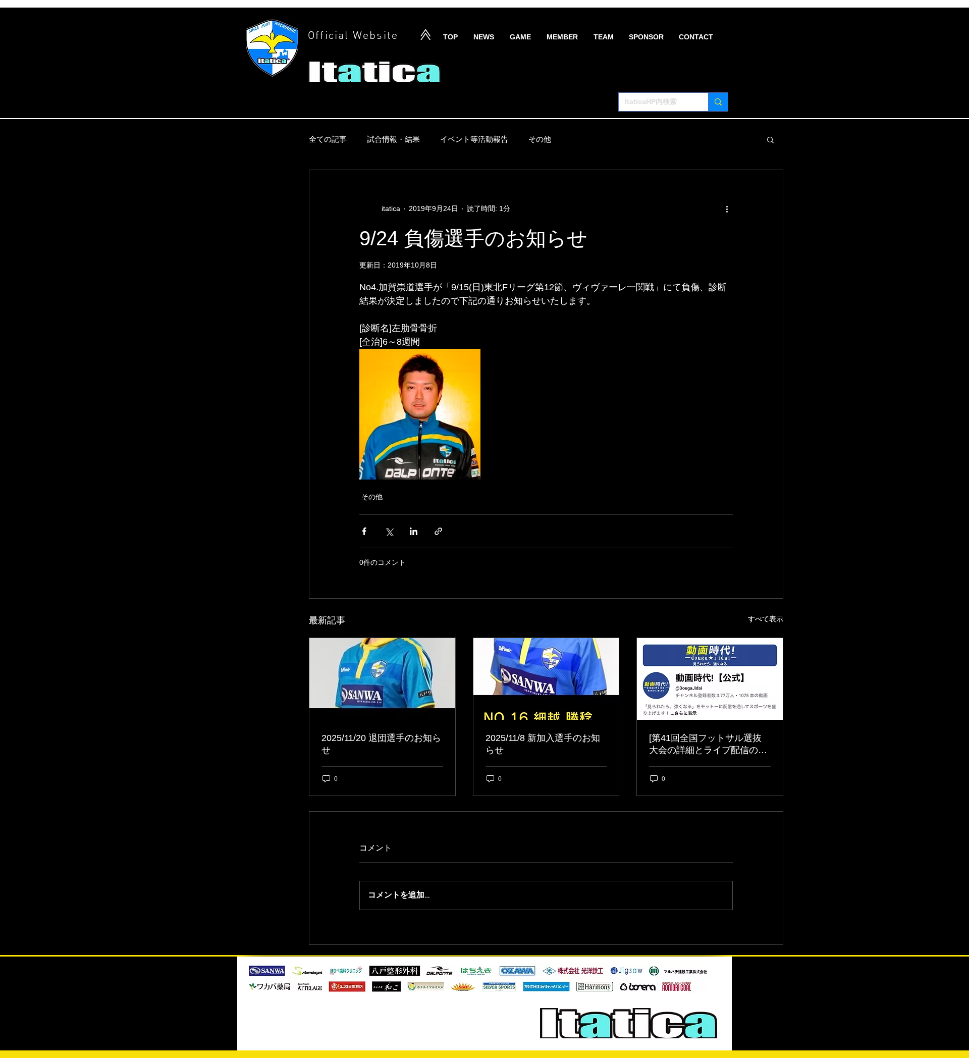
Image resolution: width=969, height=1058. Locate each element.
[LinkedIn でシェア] (413, 531)
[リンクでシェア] (438, 531)
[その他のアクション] (727, 208)
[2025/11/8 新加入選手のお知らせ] (546, 679)
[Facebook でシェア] (364, 531)
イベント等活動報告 (474, 139)
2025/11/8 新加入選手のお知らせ (543, 744)
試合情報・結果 (393, 139)
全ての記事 (328, 139)
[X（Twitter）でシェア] (389, 531)
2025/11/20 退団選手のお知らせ (381, 744)
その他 (539, 139)
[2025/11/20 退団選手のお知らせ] (382, 679)
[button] (770, 139)
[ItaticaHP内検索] (718, 102)
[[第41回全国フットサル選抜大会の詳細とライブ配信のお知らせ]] (710, 679)
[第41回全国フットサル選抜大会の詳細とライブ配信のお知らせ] (708, 744)
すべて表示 (765, 619)
